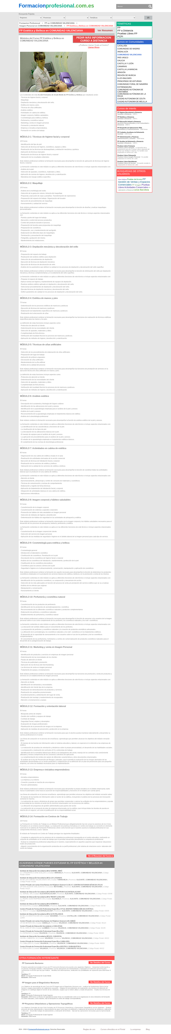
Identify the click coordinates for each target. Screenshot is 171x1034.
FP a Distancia (125, 30)
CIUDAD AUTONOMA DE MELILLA (132, 101)
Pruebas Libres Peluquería (126, 155)
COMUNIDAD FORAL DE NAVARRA (132, 84)
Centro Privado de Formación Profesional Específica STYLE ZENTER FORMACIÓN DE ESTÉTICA (56, 909)
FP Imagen (136, 185)
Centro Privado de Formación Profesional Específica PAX (41, 931)
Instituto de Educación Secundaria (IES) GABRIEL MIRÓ (41, 871)
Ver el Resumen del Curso (99, 856)
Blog (148, 1029)
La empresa (135, 1029)
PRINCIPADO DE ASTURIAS (129, 81)
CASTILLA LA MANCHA (127, 69)
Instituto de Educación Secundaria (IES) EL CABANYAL (41, 936)
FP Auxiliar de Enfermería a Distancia (130, 141)
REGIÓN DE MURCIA (126, 75)
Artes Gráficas (122, 179)
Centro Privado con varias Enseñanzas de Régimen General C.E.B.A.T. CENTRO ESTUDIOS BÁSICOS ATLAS (61, 885)
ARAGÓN (121, 72)
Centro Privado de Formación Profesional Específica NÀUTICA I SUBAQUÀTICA (50, 946)
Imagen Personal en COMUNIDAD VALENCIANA (40, 26)
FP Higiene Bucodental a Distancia (129, 112)
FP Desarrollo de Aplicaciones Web (129, 128)
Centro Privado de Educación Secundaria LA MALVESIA (41, 926)
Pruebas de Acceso (134, 179)
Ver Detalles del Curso (100, 962)
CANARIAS (122, 66)
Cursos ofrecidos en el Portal (113, 1029)
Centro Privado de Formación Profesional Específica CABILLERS (44, 941)
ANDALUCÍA (122, 52)
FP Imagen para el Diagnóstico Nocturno (40, 983)
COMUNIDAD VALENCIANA (129, 55)
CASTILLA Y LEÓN (125, 63)
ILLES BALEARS (124, 78)
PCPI (120, 36)
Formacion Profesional (29, 23)
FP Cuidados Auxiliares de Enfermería (130, 132)
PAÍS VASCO (122, 57)
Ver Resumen (105, 30)
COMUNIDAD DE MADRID (128, 49)
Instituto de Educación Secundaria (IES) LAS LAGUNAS (41, 878)
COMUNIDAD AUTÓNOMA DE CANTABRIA (130, 91)
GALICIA (121, 60)
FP (119, 27)
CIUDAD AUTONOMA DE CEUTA (131, 99)
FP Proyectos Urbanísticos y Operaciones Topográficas (47, 1004)
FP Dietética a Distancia (125, 117)
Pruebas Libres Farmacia (126, 146)
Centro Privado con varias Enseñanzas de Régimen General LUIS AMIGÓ (47, 921)
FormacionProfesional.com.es (38, 1029)
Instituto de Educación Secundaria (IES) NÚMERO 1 (39, 904)
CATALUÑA (122, 46)
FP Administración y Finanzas (128, 137)
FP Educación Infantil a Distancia (129, 121)
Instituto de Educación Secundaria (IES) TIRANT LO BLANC (42, 897)
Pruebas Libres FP (127, 33)
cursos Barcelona (141, 190)
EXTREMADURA (124, 87)
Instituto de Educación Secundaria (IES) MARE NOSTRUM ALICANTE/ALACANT (50, 892)
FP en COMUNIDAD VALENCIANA (60, 23)
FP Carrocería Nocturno (32, 963)
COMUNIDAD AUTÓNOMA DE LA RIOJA (131, 95)
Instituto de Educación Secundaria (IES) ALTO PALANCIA (41, 914)
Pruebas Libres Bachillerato (127, 161)
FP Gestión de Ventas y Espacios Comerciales (134, 182)
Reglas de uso (89, 1029)
